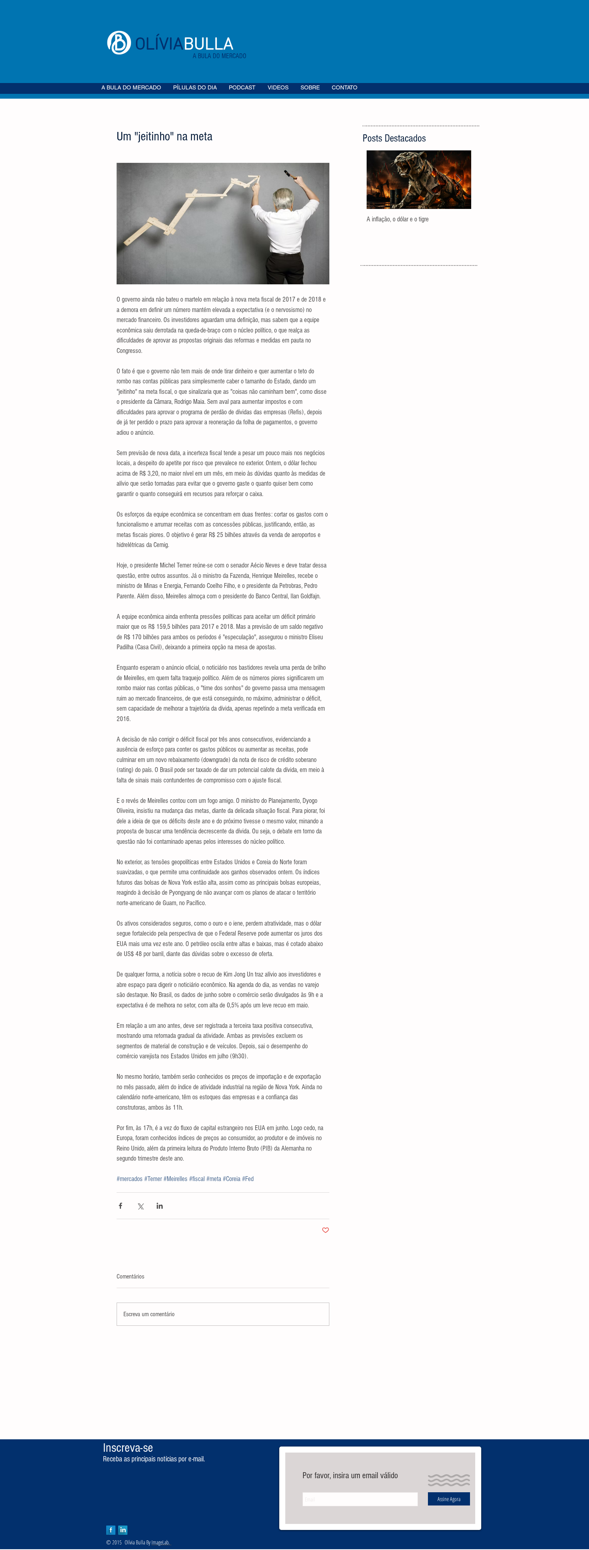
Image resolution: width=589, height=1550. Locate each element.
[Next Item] (458, 180)
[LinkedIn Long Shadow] (122, 1530)
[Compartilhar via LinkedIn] (159, 1206)
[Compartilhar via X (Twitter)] (140, 1206)
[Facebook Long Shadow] (110, 1530)
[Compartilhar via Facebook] (120, 1206)
